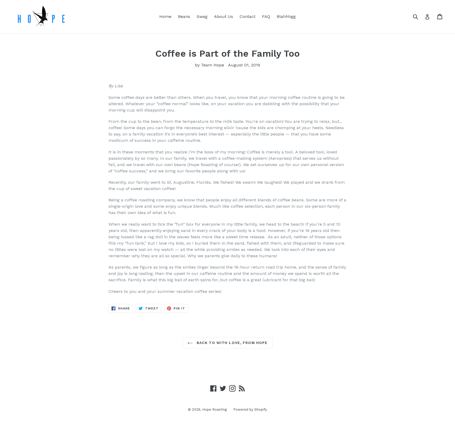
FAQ (266, 16)
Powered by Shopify (250, 409)
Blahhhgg (286, 16)
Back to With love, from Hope (231, 343)
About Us (223, 16)
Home (165, 16)
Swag (202, 16)
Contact (247, 16)
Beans (184, 16)
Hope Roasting (214, 409)
